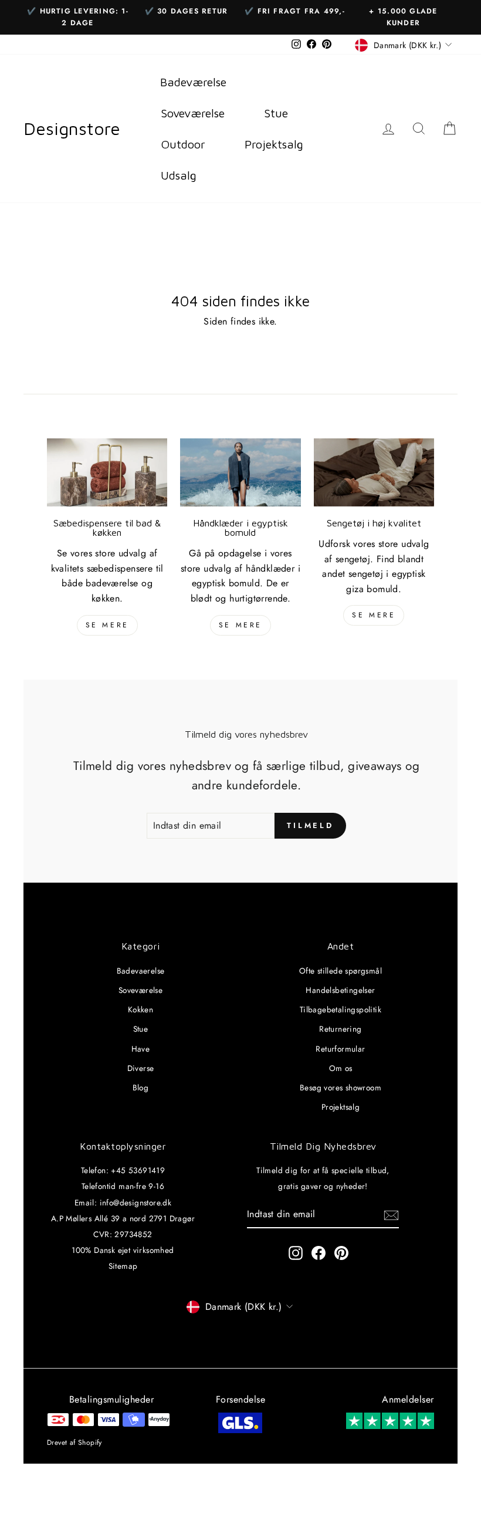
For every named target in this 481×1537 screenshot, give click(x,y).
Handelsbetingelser (340, 990)
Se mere (107, 625)
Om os (341, 1068)
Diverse (140, 1068)
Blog (141, 1087)
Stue (140, 1029)
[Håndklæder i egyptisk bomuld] (240, 472)
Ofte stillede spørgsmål (340, 971)
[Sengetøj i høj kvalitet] (374, 472)
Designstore (71, 128)
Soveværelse (140, 990)
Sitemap (123, 1266)
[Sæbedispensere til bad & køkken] (107, 472)
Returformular (340, 1049)
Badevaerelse (141, 971)
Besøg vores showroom (340, 1087)
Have (140, 1049)
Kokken (140, 1009)
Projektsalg (340, 1107)
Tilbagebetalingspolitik (340, 1009)
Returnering (340, 1029)
